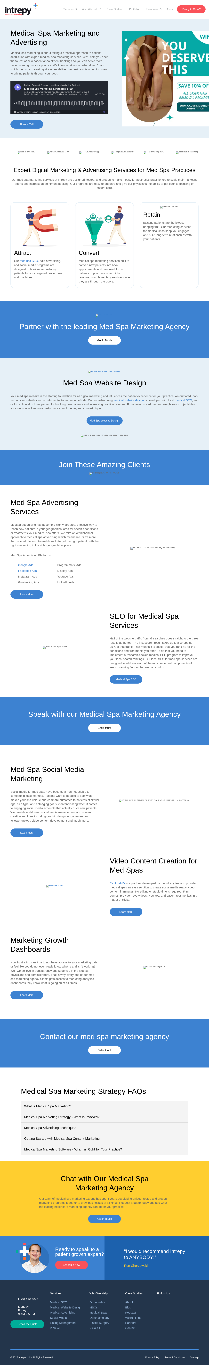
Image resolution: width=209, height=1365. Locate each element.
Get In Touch (104, 340)
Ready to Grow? (191, 9)
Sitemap (194, 1357)
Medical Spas (98, 1312)
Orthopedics (97, 1302)
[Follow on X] (184, 1302)
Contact (130, 1328)
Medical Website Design (65, 1307)
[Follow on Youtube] (171, 1302)
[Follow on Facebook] (165, 1302)
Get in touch (105, 728)
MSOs (93, 1307)
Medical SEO (58, 1302)
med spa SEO (29, 261)
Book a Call (27, 124)
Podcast (130, 1312)
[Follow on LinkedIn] (159, 1302)
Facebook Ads (27, 570)
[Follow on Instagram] (178, 1302)
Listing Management (63, 1322)
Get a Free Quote (27, 1324)
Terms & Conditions (175, 1357)
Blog (128, 1307)
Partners (130, 1322)
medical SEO (183, 400)
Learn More (26, 594)
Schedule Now (71, 1265)
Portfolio (134, 9)
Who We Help (90, 9)
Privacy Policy (152, 1357)
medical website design (128, 400)
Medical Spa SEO (126, 679)
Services (68, 9)
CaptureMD (117, 883)
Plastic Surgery (99, 1322)
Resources (152, 9)
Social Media (58, 1317)
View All (55, 1328)
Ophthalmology (99, 1317)
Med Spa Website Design (104, 420)
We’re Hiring (133, 1317)
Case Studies (114, 9)
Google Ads (25, 565)
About (170, 9)
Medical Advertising (62, 1312)
